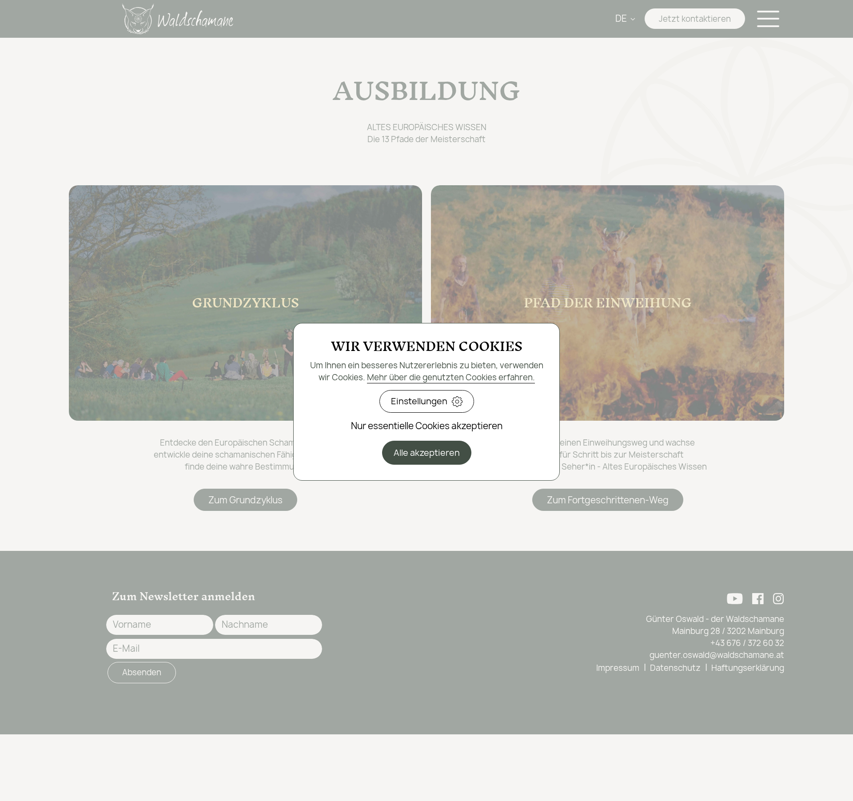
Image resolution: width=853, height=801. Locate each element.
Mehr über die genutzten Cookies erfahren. (451, 377)
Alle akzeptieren (427, 452)
